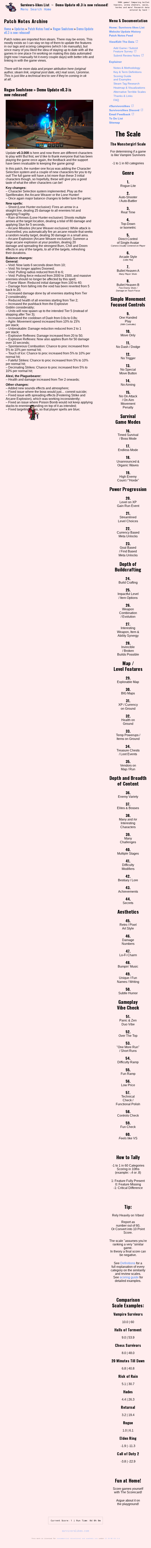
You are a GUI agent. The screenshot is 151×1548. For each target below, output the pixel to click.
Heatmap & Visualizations (129, 87)
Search (36, 9)
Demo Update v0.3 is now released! (38, 91)
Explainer (115, 61)
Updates (19, 28)
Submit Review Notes (126, 55)
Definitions (127, 1263)
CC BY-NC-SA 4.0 (112, 1538)
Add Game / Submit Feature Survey (125, 49)
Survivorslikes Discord (124, 110)
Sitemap (114, 122)
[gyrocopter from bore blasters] (11, 7)
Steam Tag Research (126, 83)
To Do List (116, 118)
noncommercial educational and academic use (77, 1538)
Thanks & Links (123, 95)
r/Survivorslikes (119, 106)
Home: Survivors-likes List (127, 27)
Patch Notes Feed (121, 35)
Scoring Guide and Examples (122, 78)
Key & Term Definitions (127, 72)
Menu (24, 9)
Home (47, 9)
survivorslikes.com (75, 1530)
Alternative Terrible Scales (129, 91)
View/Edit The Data (121, 41)
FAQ (116, 100)
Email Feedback (119, 114)
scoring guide (129, 1277)
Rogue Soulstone (63, 28)
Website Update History (125, 31)
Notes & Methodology (126, 67)
